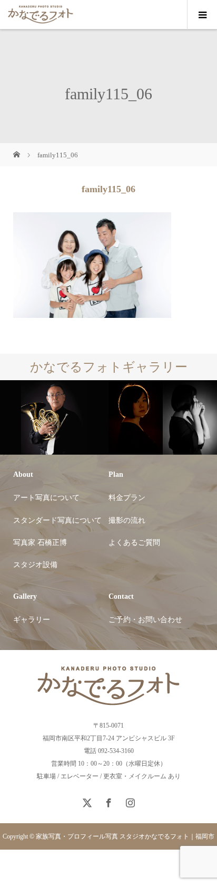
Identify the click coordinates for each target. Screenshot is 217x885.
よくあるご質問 (134, 543)
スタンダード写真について (57, 520)
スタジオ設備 (35, 565)
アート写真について (46, 498)
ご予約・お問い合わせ (145, 620)
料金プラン (126, 498)
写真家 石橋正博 (40, 543)
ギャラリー (31, 620)
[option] (54, 418)
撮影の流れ (126, 520)
